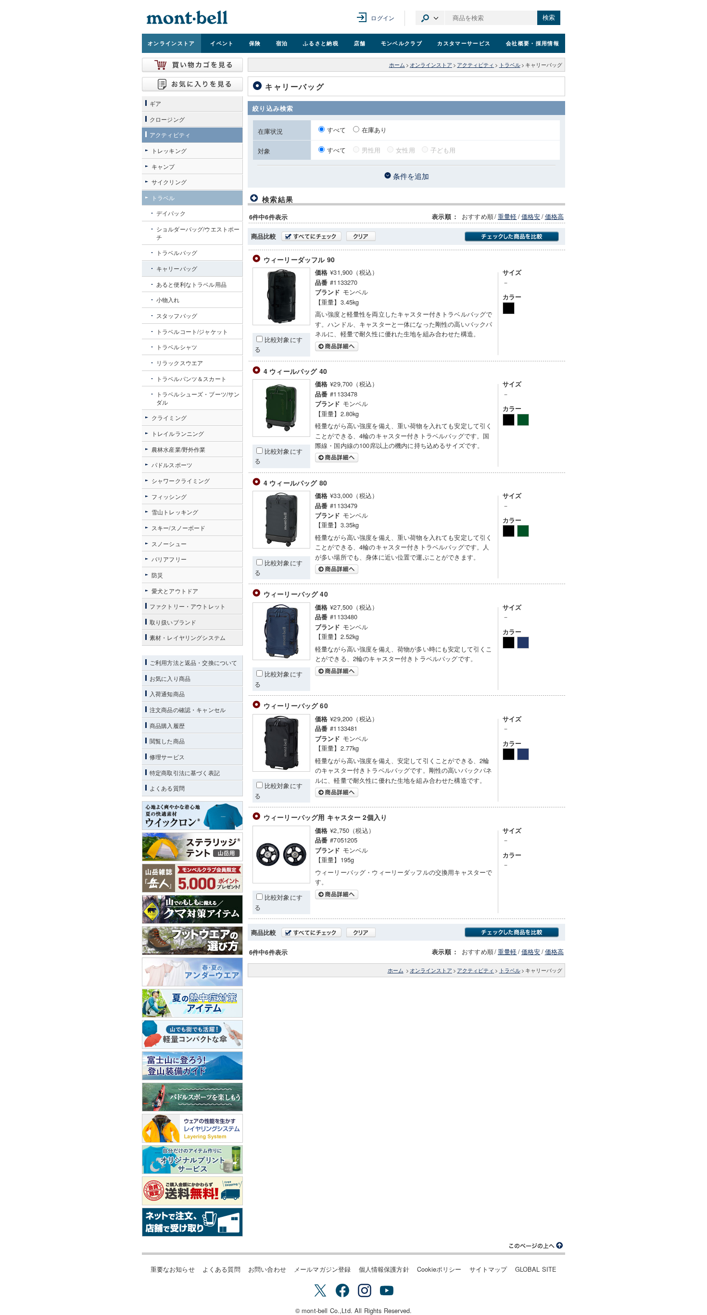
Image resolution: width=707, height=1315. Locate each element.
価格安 (530, 216)
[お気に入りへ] (192, 84)
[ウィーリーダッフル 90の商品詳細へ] (281, 323)
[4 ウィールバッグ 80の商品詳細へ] (281, 546)
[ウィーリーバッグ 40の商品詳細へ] (281, 657)
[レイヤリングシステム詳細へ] (192, 1128)
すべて (337, 129)
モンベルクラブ (401, 43)
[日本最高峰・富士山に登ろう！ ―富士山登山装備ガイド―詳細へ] (192, 1065)
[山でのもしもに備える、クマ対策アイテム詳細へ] (192, 909)
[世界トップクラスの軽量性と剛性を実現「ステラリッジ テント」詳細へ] (192, 846)
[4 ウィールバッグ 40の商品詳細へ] (281, 434)
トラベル (509, 64)
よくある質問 (221, 1269)
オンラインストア (171, 43)
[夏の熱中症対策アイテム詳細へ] (192, 1003)
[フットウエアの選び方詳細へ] (192, 940)
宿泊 (282, 43)
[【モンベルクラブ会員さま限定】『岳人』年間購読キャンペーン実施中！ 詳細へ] (192, 878)
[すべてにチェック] (311, 236)
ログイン (382, 17)
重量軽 (507, 216)
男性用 (371, 149)
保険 (255, 43)
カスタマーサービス (464, 43)
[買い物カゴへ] (192, 65)
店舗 (360, 43)
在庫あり (374, 129)
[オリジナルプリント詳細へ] (192, 1159)
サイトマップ (488, 1269)
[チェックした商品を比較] (512, 236)
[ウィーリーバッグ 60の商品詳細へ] (281, 769)
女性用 (405, 149)
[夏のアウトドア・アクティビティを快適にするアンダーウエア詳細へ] (192, 972)
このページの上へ (536, 1245)
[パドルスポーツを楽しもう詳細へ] (192, 1097)
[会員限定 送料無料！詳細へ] (192, 1190)
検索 (549, 17)
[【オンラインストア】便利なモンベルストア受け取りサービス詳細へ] (192, 1222)
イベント (222, 43)
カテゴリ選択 (430, 18)
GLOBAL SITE (536, 1269)
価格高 (554, 216)
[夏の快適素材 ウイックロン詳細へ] (192, 815)
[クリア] (361, 236)
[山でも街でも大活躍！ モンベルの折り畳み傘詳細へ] (192, 1034)
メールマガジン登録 (322, 1269)
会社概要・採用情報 (532, 43)
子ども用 (443, 149)
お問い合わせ (267, 1269)
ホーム (397, 64)
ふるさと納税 (321, 43)
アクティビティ (475, 64)
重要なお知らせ (173, 1269)
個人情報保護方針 (384, 1269)
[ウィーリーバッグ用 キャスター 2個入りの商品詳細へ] (281, 881)
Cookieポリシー (439, 1269)
